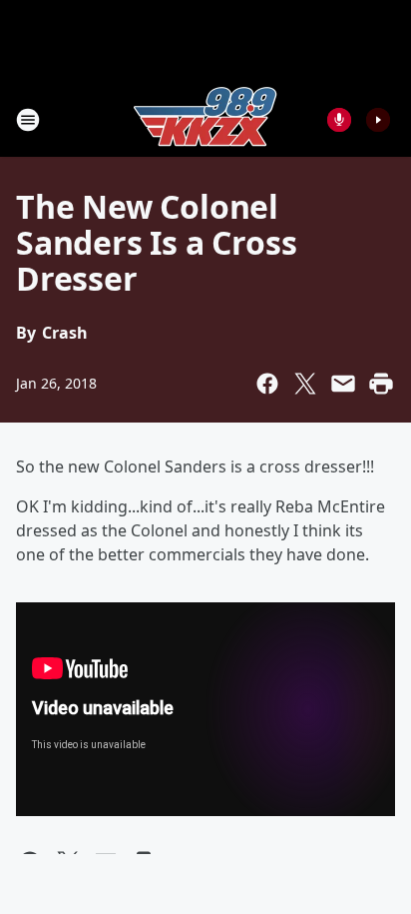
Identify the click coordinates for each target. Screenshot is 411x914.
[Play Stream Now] (378, 120)
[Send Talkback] (339, 120)
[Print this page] (381, 384)
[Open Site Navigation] (28, 120)
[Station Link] (205, 119)
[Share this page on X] (305, 384)
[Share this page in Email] (343, 384)
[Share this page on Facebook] (267, 384)
